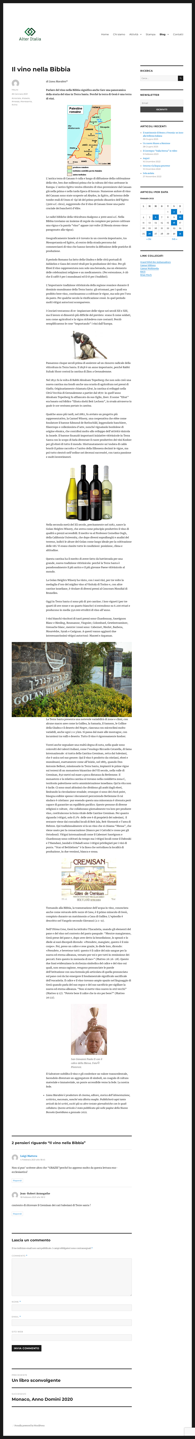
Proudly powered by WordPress (29, 1425)
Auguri (146, 158)
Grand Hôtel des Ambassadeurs (155, 262)
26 (149, 233)
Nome (16, 1302)
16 (174, 222)
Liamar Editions (148, 265)
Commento (19, 1255)
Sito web (17, 1331)
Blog (162, 34)
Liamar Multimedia (149, 268)
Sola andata (148, 173)
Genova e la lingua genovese (156, 166)
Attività (133, 34)
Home (105, 34)
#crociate (16, 98)
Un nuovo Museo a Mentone (156, 143)
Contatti (178, 34)
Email (16, 1316)
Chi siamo (119, 34)
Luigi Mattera (28, 1155)
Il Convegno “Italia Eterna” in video (160, 151)
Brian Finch (146, 275)
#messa (16, 101)
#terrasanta (26, 101)
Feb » (174, 239)
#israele (26, 98)
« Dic (148, 239)
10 (180, 217)
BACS (142, 272)
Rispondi (17, 1180)
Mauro (15, 89)
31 (180, 233)
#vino (14, 104)
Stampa (150, 34)
